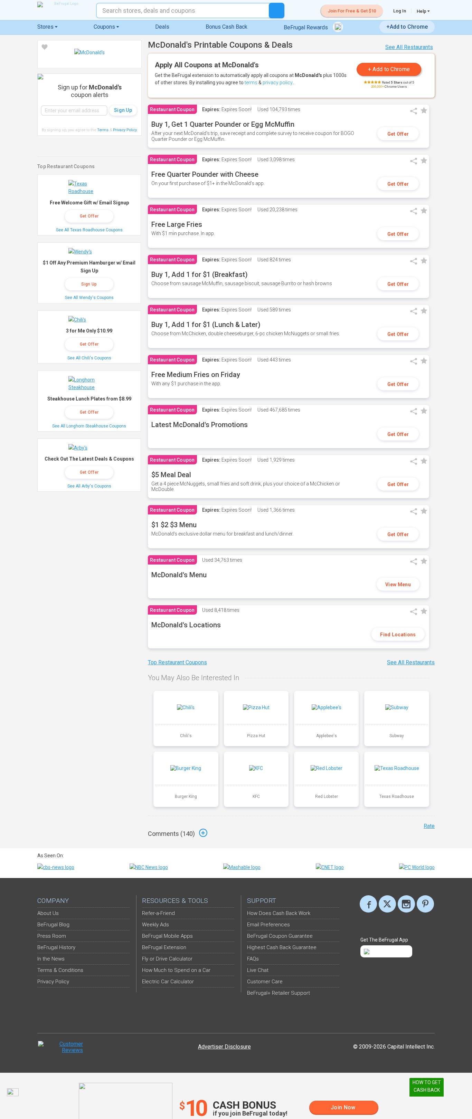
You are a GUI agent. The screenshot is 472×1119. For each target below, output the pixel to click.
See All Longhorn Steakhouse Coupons (89, 426)
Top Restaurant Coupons (177, 662)
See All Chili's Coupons (89, 358)
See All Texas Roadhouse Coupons (89, 230)
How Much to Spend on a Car (176, 970)
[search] (276, 10)
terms (251, 82)
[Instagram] (406, 904)
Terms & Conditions (60, 970)
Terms (102, 130)
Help (422, 11)
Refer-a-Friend (158, 913)
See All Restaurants (409, 47)
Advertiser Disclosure (224, 1046)
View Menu (398, 584)
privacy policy (278, 82)
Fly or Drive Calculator (167, 959)
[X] (387, 904)
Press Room (51, 936)
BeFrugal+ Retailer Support (278, 993)
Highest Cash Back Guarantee (282, 947)
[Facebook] (368, 904)
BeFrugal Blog (53, 925)
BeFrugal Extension (164, 947)
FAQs (253, 959)
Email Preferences (268, 925)
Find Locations (398, 634)
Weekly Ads (155, 925)
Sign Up (89, 284)
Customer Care (265, 981)
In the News (51, 959)
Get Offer (398, 134)
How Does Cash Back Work (278, 913)
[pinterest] (425, 904)
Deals (162, 26)
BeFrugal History (56, 947)
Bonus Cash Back (226, 26)
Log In (399, 11)
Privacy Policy (125, 130)
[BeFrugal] (63, 4)
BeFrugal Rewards (306, 27)
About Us (48, 913)
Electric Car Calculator (168, 981)
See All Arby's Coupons (89, 486)
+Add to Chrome (407, 26)
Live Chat (257, 970)
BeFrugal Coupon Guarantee (280, 936)
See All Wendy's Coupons (89, 297)
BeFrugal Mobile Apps (167, 936)
